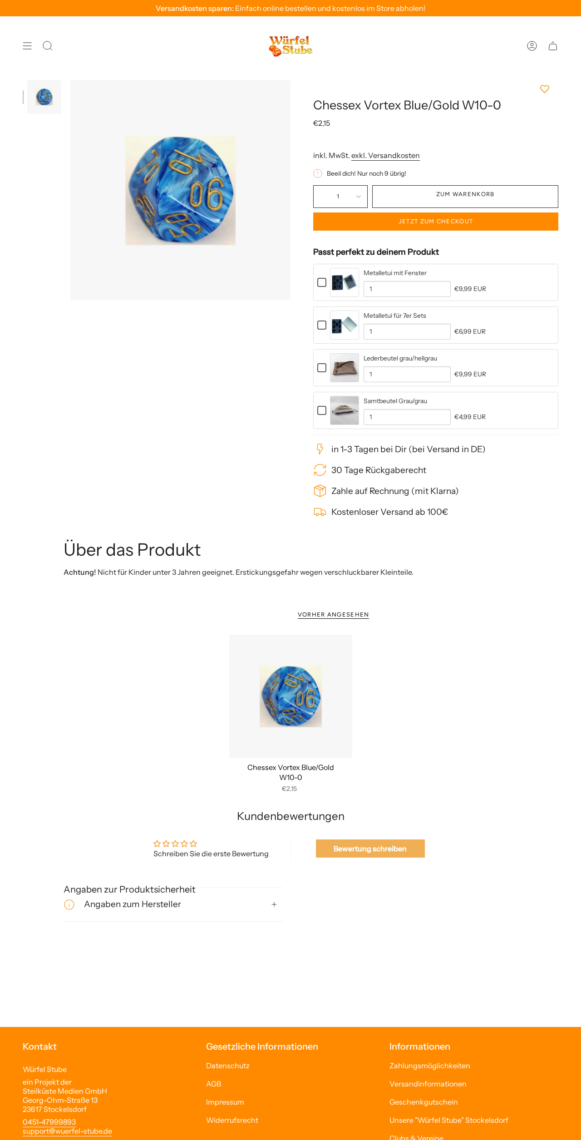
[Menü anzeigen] (27, 46)
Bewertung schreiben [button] (370, 848)
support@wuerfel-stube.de (67, 1130)
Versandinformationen (428, 1083)
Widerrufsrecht (232, 1120)
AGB (213, 1083)
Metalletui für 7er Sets (395, 315)
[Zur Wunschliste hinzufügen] (435, 89)
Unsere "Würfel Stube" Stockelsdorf (448, 1120)
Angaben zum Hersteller (132, 904)
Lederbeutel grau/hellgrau (400, 358)
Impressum (225, 1101)
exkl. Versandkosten (385, 155)
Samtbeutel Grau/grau (395, 401)
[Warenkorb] (552, 46)
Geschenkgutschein (423, 1101)
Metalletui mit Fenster (395, 273)
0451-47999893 (49, 1121)
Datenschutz (228, 1065)
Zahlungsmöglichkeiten (429, 1065)
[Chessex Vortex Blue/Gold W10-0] (290, 696)
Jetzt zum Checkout (436, 221)
